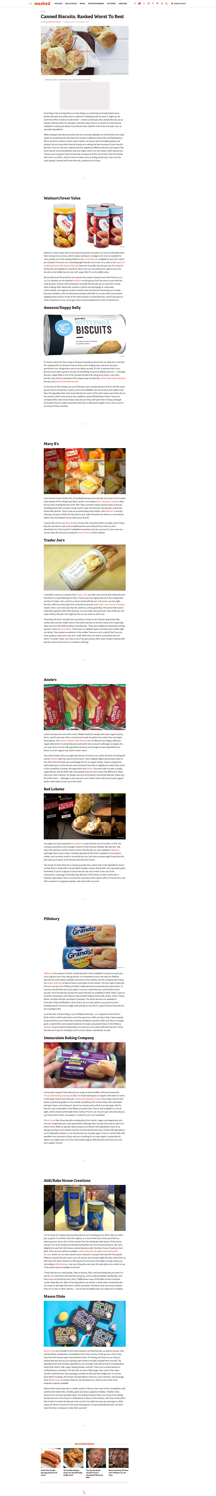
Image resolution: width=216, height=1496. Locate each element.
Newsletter (180, 4)
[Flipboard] (157, 4)
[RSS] (166, 4)
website (77, 280)
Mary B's (122, 492)
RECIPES (58, 3)
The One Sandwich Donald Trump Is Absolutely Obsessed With (94, 1474)
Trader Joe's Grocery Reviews (111, 604)
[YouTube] (139, 4)
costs (96, 1014)
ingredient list (67, 523)
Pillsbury (47, 973)
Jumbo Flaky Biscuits (87, 1251)
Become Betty (64, 629)
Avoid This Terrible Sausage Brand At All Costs (49, 1472)
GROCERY (123, 3)
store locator (84, 532)
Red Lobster (76, 843)
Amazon (54, 759)
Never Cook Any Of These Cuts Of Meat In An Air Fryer (118, 1472)
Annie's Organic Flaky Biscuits (73, 740)
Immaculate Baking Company (57, 1095)
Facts (43, 11)
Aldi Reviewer (62, 1264)
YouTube (122, 588)
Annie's (90, 768)
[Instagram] (148, 4)
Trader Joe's (81, 594)
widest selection (54, 983)
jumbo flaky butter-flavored (113, 378)
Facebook (121, 728)
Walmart (110, 511)
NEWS (82, 3)
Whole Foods (49, 1120)
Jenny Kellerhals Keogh (52, 22)
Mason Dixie (49, 1351)
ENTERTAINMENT (96, 3)
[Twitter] (144, 4)
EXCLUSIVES (71, 3)
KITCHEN (111, 3)
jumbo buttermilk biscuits (66, 381)
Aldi (45, 1235)
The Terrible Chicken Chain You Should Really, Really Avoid (72, 1472)
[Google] (162, 4)
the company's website (108, 501)
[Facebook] (135, 4)
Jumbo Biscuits (91, 259)
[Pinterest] (153, 4)
